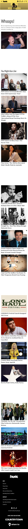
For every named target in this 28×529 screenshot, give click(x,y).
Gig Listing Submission (7, 502)
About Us (4, 483)
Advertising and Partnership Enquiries (9, 499)
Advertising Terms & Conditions (8, 493)
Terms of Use (5, 488)
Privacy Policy (5, 486)
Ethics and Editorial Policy (7, 490)
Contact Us (5, 504)
